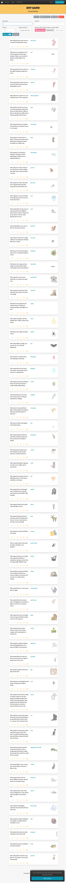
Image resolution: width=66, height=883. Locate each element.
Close (16, 34)
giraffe (33, 855)
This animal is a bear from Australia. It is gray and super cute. (19, 279)
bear (32, 137)
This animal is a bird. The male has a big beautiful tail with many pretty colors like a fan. (18, 184)
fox (31, 476)
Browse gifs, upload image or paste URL (46, 27)
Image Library (41, 30)
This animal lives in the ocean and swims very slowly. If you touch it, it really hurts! (18, 370)
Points (4, 27)
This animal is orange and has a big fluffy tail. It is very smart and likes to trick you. (19, 478)
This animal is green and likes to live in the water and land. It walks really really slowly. (19, 383)
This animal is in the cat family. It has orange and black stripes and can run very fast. (19, 617)
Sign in (51, 2)
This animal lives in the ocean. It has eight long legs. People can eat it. (19, 71)
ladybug (33, 251)
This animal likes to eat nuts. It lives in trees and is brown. (19, 227)
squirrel (33, 226)
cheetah (33, 290)
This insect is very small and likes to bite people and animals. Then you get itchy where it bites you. (19, 410)
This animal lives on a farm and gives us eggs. (19, 589)
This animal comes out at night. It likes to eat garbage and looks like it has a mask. (19, 239)
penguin (33, 832)
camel (32, 450)
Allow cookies (47, 878)
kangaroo (33, 435)
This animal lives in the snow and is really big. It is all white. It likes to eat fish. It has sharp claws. (19, 603)
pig (31, 669)
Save (7, 34)
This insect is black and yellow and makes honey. (18, 424)
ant (31, 52)
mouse (32, 531)
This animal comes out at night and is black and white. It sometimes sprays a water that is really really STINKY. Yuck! (19, 559)
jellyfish (33, 368)
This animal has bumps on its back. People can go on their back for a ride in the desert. (18, 451)
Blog (13, 2)
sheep (32, 571)
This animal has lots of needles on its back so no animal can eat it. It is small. (19, 126)
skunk (32, 556)
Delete (61, 17)
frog (32, 844)
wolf (32, 463)
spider (32, 332)
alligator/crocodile (36, 747)
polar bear (34, 600)
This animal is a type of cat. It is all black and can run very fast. (19, 96)
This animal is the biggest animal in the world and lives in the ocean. (19, 807)
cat (31, 715)
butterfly (33, 264)
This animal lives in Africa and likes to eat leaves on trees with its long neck (19, 857)
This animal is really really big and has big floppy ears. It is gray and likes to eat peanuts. (18, 645)
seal (32, 209)
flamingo (33, 357)
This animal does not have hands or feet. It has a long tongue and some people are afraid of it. (18, 631)
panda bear (34, 543)
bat (31, 343)
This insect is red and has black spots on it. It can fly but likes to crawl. (19, 253)
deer (32, 516)
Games (7, 2)
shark (32, 790)
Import (37, 17)
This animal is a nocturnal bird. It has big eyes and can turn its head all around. (19, 197)
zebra (32, 504)
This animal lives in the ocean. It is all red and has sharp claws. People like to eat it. (19, 84)
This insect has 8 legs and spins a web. (19, 332)
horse (32, 694)
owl (32, 196)
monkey (33, 656)
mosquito (33, 408)
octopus (33, 69)
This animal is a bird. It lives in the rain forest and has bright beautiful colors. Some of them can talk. (19, 170)
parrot (32, 167)
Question (5, 21)
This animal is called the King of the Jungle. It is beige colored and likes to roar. (19, 821)
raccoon (33, 238)
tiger (32, 615)
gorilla (32, 489)
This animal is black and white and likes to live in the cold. (19, 833)
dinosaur (33, 777)
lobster (33, 82)
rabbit (32, 764)
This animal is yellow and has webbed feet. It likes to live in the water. (19, 320)
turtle (32, 381)
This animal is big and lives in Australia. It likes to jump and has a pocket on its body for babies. (18, 437)
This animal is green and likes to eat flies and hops (19, 845)
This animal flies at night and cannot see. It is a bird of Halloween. (18, 345)
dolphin (33, 395)
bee (31, 423)
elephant (33, 643)
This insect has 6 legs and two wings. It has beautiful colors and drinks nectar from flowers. (19, 266)
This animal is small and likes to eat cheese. (19, 532)
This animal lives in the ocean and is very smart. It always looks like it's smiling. (18, 396)
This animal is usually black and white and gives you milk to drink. (19, 683)
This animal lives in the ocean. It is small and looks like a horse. (19, 41)
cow (32, 681)
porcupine (33, 124)
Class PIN (19, 2)
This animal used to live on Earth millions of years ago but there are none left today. (19, 779)
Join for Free (59, 2)
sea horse (33, 40)
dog (32, 730)
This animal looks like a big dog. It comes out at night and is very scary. (19, 465)
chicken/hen (34, 588)
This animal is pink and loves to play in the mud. (19, 670)
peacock (33, 182)
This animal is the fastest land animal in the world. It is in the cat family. (19, 292)
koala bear (34, 277)
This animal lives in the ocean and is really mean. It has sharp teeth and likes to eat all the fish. (19, 793)
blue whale (34, 806)
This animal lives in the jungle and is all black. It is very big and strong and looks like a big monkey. (19, 492)
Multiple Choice (46, 17)
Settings (55, 17)
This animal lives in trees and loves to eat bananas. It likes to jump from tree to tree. (19, 658)
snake (32, 628)
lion (32, 819)
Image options (23, 27)
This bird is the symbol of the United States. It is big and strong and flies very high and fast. (19, 306)
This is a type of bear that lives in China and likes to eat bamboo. (19, 545)
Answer (37, 21)
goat (32, 107)
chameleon (34, 152)
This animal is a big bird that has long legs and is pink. (18, 357)
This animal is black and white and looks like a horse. (19, 505)
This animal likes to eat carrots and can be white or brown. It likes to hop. (19, 766)
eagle (32, 303)
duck (32, 318)
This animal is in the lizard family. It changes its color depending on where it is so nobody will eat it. (18, 155)
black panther (35, 95)
